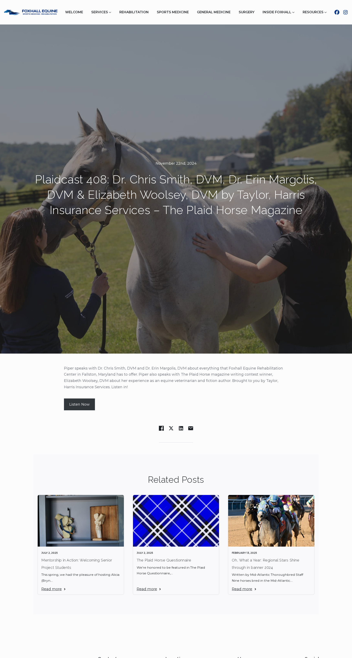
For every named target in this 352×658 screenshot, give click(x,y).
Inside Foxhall (277, 12)
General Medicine (214, 12)
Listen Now (79, 404)
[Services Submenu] (111, 12)
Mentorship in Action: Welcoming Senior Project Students (76, 564)
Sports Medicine (173, 12)
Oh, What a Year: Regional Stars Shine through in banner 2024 (265, 564)
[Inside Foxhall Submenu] (295, 12)
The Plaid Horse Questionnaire (164, 560)
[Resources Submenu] (327, 12)
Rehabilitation (134, 12)
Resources (313, 12)
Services (99, 12)
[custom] (336, 12)
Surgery (246, 12)
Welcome (74, 12)
